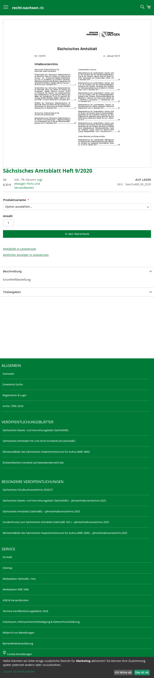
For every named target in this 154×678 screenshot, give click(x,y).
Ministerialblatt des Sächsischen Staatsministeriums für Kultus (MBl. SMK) (46, 451)
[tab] (77, 271)
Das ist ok (142, 672)
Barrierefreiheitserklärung (18, 643)
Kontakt (7, 557)
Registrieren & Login (14, 395)
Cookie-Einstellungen (19, 654)
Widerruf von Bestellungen (18, 632)
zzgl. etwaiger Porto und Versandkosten (28, 184)
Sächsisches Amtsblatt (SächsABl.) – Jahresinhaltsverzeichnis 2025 (41, 511)
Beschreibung (12, 271)
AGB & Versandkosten (16, 600)
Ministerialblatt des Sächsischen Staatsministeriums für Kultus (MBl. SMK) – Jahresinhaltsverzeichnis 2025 (65, 533)
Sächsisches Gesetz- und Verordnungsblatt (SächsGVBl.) (36, 430)
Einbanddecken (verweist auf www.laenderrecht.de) (33, 462)
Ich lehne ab (123, 672)
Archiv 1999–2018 (13, 406)
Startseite (8, 373)
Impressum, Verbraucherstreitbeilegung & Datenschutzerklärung (41, 622)
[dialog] (77, 667)
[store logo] (28, 8)
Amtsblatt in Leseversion (19, 249)
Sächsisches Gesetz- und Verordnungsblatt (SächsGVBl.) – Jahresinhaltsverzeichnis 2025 (54, 500)
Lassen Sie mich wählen (19, 671)
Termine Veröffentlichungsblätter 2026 (25, 611)
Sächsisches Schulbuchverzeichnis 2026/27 (28, 489)
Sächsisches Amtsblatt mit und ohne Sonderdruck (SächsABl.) (39, 441)
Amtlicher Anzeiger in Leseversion (26, 255)
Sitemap (7, 568)
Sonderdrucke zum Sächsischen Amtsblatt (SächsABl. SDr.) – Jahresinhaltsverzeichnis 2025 (56, 522)
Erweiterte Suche (13, 384)
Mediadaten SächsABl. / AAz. (19, 579)
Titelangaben (12, 292)
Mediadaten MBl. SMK (16, 589)
